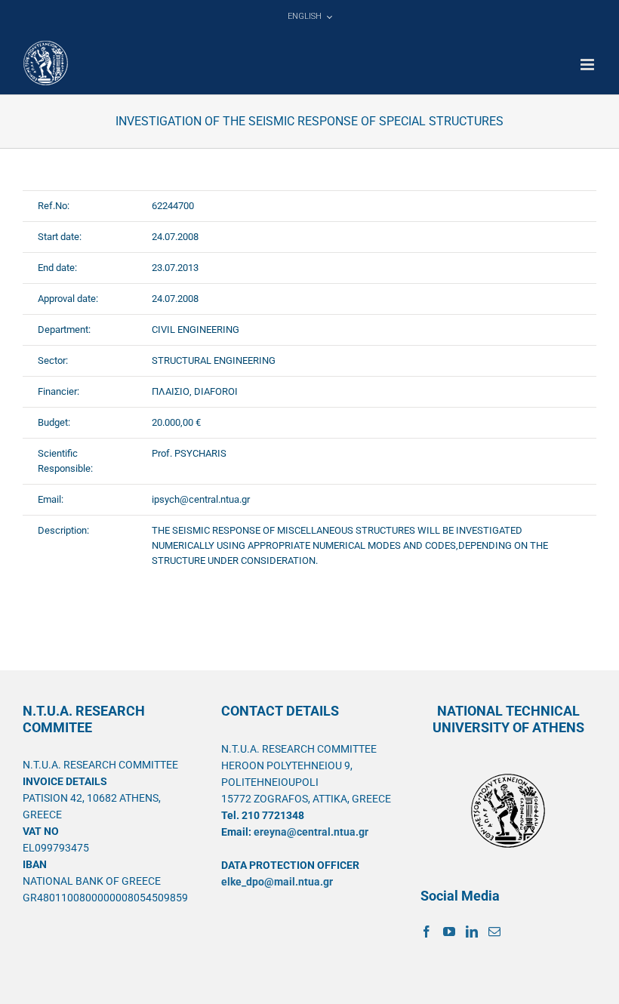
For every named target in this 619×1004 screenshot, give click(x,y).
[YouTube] (449, 931)
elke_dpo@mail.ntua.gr (277, 882)
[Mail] (494, 931)
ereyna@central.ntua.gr (311, 832)
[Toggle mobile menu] (588, 64)
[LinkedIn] (472, 931)
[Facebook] (426, 931)
